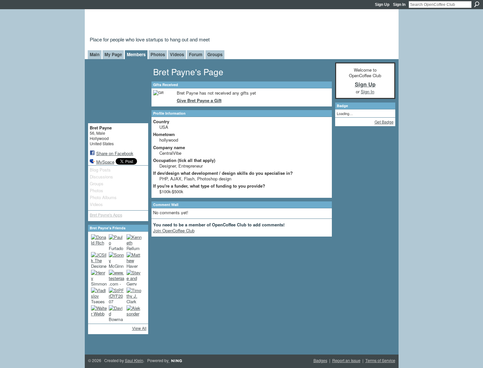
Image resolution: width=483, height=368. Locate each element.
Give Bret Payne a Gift (199, 100)
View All (139, 328)
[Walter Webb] (99, 313)
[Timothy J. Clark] (134, 295)
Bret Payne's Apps (106, 215)
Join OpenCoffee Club (174, 230)
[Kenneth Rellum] (134, 242)
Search (476, 4)
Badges (320, 360)
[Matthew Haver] (134, 260)
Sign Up (382, 4)
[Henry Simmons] (99, 278)
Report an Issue (346, 360)
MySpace (105, 162)
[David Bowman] (117, 313)
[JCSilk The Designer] (99, 260)
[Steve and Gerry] (134, 278)
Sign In (399, 4)
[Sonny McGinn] (117, 260)
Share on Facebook (114, 153)
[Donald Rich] (99, 242)
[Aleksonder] (134, 313)
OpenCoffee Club (196, 24)
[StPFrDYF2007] (117, 295)
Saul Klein (134, 360)
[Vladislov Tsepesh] (99, 295)
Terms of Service (380, 360)
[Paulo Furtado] (117, 242)
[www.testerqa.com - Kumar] (117, 278)
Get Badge (384, 122)
